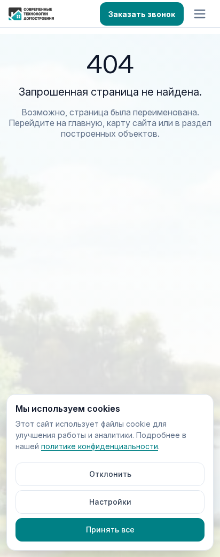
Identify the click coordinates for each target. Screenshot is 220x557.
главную (85, 122)
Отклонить (110, 473)
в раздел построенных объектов (136, 128)
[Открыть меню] (199, 14)
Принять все (110, 529)
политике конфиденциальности (99, 446)
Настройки (110, 501)
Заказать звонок (141, 14)
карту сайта (131, 122)
